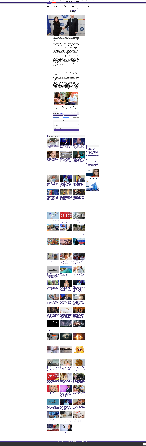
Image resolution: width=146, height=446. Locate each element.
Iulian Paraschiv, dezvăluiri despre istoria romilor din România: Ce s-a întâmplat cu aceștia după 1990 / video (65, 408)
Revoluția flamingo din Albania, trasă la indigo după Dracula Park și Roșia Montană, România (79, 381)
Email (77, 117)
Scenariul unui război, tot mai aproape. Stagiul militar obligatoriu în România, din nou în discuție (78, 198)
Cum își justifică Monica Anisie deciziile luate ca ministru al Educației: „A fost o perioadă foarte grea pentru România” (78, 316)
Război (60, 0)
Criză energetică (64, 0)
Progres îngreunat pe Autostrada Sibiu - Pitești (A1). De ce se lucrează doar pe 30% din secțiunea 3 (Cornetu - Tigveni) (66, 160)
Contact (78, 441)
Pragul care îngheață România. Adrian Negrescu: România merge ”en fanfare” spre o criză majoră (78, 147)
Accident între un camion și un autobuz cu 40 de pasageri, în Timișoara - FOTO (52, 341)
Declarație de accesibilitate (84, 441)
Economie (69, 0)
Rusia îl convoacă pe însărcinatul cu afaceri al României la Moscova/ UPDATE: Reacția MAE (66, 302)
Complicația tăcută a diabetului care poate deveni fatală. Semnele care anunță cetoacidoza (53, 302)
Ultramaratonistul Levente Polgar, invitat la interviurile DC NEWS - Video (52, 288)
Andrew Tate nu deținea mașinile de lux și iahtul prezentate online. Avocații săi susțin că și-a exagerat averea (53, 316)
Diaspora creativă (74, 0)
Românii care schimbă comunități (82, 0)
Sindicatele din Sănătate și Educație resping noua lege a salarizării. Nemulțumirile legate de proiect (79, 262)
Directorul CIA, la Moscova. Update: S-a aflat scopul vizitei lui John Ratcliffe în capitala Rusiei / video (53, 408)
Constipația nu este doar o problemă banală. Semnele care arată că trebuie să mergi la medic (52, 184)
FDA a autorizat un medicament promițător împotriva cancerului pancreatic (53, 146)
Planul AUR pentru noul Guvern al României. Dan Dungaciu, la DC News (79, 407)
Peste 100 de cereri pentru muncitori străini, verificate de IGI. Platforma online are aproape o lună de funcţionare (66, 421)
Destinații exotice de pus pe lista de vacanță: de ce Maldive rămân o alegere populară (66, 274)
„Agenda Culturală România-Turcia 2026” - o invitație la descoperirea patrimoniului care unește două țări (79, 421)
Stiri (59, 5)
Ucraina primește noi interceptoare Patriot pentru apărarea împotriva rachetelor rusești (65, 434)
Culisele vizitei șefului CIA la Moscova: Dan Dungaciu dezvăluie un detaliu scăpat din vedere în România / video (78, 184)
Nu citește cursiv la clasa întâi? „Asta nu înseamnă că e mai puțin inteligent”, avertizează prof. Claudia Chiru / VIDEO (66, 262)
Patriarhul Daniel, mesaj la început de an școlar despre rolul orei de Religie (66, 381)
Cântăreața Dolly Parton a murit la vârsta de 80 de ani (53, 393)
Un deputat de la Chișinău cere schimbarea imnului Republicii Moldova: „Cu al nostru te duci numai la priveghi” (52, 198)
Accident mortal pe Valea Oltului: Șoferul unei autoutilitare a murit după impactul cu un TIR (53, 381)
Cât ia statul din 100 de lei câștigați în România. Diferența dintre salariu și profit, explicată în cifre (79, 330)
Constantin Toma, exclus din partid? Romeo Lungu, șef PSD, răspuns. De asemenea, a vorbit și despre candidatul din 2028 (93, 165)
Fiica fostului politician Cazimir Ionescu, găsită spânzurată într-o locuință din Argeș (66, 221)
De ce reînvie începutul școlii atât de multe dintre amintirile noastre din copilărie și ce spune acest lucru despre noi (66, 198)
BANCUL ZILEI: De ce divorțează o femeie (79, 354)
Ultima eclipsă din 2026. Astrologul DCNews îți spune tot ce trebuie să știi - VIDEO (66, 341)
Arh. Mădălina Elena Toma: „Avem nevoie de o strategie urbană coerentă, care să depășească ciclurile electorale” (65, 289)
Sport (67, 1)
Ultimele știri (53, 0)
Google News (61, 113)
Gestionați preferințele (73, 441)
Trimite (66, 130)
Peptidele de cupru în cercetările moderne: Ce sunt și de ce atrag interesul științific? (53, 221)
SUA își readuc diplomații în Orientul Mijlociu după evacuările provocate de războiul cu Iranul (53, 433)
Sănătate (89, 0)
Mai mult (77, 1)
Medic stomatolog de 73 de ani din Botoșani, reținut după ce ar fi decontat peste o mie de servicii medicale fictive (79, 303)
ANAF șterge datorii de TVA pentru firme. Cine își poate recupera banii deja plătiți (78, 221)
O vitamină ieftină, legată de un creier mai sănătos (52, 246)
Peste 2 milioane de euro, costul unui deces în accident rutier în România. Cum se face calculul (52, 233)
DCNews (49, 2)
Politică (57, 0)
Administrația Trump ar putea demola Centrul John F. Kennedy (66, 354)
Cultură (93, 0)
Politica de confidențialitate (61, 441)
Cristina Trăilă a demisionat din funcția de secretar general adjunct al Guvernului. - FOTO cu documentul (93, 156)
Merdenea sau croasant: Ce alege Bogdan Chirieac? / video (79, 393)
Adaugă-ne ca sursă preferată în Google (68, 13)
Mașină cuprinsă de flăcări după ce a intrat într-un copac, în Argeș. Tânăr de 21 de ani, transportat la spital (79, 342)
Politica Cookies (68, 441)
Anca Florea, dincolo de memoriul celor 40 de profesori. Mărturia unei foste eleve (52, 159)
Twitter (67, 117)
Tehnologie (70, 1)
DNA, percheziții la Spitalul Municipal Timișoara (52, 261)
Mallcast (74, 1)
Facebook (57, 117)
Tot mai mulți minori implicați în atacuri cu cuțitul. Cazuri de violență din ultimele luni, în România (53, 330)
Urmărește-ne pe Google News (79, 13)
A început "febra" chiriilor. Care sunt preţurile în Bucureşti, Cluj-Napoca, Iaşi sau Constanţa (79, 274)
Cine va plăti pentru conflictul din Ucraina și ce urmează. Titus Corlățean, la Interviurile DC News (66, 147)
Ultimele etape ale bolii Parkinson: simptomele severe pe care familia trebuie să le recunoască (53, 355)
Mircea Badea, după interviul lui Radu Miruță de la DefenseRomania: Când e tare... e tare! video (53, 421)
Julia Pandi (74, 10)
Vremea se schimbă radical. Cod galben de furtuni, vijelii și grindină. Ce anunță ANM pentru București (66, 330)
